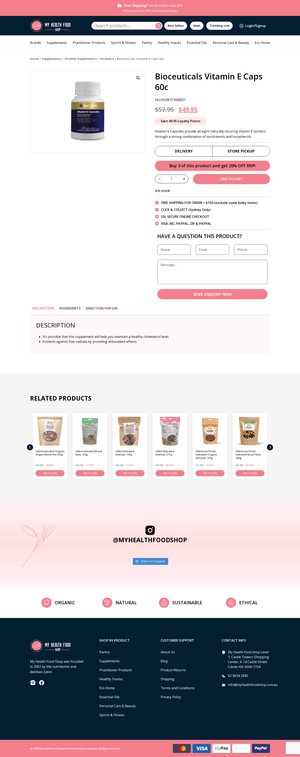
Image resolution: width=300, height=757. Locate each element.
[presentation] (30, 447)
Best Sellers (176, 26)
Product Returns (173, 670)
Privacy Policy (171, 697)
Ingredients (70, 308)
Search (159, 25)
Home (34, 59)
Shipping (167, 679)
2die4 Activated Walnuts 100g (125, 452)
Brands (35, 42)
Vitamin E (107, 59)
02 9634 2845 (238, 676)
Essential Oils (197, 42)
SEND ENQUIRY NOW (212, 294)
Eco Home (262, 42)
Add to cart (232, 179)
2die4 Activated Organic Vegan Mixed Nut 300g (50, 452)
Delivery (184, 151)
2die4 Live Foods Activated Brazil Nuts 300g (248, 454)
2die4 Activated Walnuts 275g (165, 452)
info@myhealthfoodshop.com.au (253, 684)
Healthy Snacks (169, 42)
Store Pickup (241, 151)
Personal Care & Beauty (231, 42)
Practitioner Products (89, 42)
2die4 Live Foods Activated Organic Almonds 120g (206, 454)
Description (43, 308)
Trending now (219, 26)
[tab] (43, 310)
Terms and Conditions (177, 688)
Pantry (147, 42)
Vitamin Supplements (80, 59)
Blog (164, 661)
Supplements (57, 42)
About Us (168, 652)
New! (196, 26)
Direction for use (102, 308)
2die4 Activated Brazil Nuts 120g (89, 452)
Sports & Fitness (123, 42)
